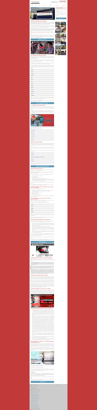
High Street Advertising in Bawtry (35, 392)
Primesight (43, 224)
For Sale (63, 5)
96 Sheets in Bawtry (33, 388)
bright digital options (40, 111)
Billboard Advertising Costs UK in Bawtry (35, 389)
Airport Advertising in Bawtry (34, 399)
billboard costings (42, 184)
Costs (39, 5)
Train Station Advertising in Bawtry (35, 398)
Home (32, 5)
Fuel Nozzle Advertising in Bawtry (35, 408)
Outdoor (50, 5)
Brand (44, 5)
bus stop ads (38, 32)
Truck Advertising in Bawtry (34, 404)
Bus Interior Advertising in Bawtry (35, 407)
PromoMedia (42, 292)
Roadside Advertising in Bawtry (35, 395)
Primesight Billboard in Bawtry (34, 391)
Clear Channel (39, 224)
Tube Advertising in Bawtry (34, 394)
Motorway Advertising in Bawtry (35, 397)
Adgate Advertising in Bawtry (34, 401)
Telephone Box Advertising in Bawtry (35, 396)
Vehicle (57, 5)
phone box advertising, (43, 32)
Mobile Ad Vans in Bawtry (34, 405)
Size (35, 5)
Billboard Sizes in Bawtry (34, 386)
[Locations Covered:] (30, 0)
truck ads (35, 32)
